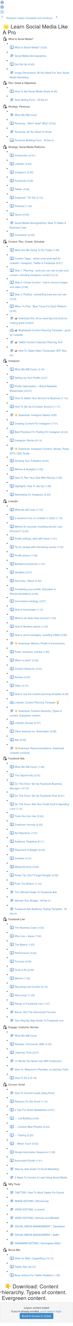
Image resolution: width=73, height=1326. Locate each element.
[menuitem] (2, 8)
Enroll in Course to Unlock (36, 1316)
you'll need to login (50, 1311)
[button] (2, 3)
